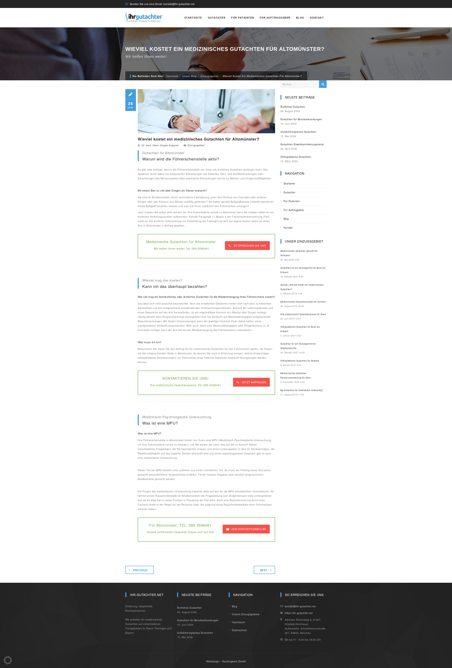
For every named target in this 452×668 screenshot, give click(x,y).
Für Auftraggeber (275, 17)
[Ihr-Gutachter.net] (143, 17)
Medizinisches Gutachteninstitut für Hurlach (303, 301)
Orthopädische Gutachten (295, 157)
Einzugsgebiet (196, 145)
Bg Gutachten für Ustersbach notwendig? (301, 390)
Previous (140, 570)
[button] (8, 660)
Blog (300, 17)
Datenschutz (239, 630)
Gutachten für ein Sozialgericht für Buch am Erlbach (303, 270)
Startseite (193, 17)
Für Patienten (242, 17)
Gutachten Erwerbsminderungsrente (302, 144)
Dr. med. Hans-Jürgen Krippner (160, 145)
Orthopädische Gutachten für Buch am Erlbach (300, 329)
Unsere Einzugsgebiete (246, 614)
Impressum (238, 622)
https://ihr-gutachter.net (299, 613)
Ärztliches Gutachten (292, 106)
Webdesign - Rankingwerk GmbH (226, 661)
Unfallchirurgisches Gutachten (298, 131)
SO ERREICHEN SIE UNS (250, 245)
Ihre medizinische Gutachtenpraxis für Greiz (303, 314)
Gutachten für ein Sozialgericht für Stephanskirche (298, 346)
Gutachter (217, 17)
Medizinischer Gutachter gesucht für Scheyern (299, 253)
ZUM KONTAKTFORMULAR (248, 529)
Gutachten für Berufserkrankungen (301, 119)
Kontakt (317, 17)
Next (263, 570)
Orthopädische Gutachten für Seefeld (299, 360)
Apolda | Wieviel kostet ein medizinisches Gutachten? (302, 287)
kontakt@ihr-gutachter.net (179, 4)
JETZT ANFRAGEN (254, 382)
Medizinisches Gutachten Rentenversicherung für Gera (295, 375)
